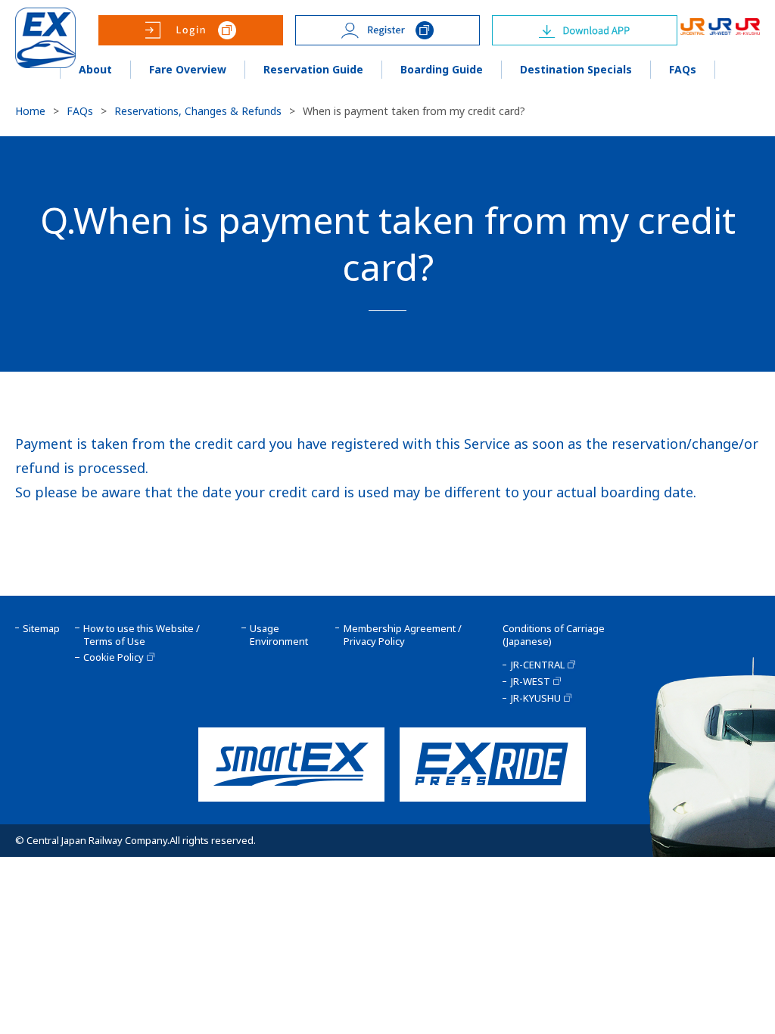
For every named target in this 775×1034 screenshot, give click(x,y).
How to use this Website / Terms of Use (141, 635)
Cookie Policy (113, 657)
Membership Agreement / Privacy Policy (403, 635)
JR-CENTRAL (537, 665)
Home (30, 111)
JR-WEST (530, 681)
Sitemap (41, 628)
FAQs (80, 111)
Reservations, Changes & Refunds (198, 111)
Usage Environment (279, 635)
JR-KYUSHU (535, 698)
